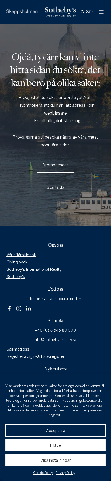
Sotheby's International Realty (34, 269)
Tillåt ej (55, 445)
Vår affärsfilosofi (21, 254)
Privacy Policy (65, 473)
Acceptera (55, 430)
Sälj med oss (17, 349)
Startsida (55, 187)
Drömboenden (55, 165)
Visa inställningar (55, 460)
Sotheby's (15, 276)
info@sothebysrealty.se (55, 339)
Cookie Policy (43, 473)
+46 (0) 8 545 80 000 (55, 330)
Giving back (16, 262)
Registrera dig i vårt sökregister (35, 356)
